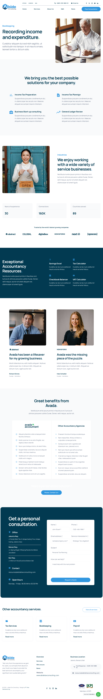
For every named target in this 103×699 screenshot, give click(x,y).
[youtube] (94, 3)
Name (53, 525)
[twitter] (89, 3)
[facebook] (86, 3)
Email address (56, 536)
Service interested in (79, 536)
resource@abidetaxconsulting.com (22, 572)
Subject (54, 548)
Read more (9, 637)
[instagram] (92, 3)
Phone (74, 525)
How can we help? (57, 559)
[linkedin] (97, 3)
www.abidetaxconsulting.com (47, 675)
